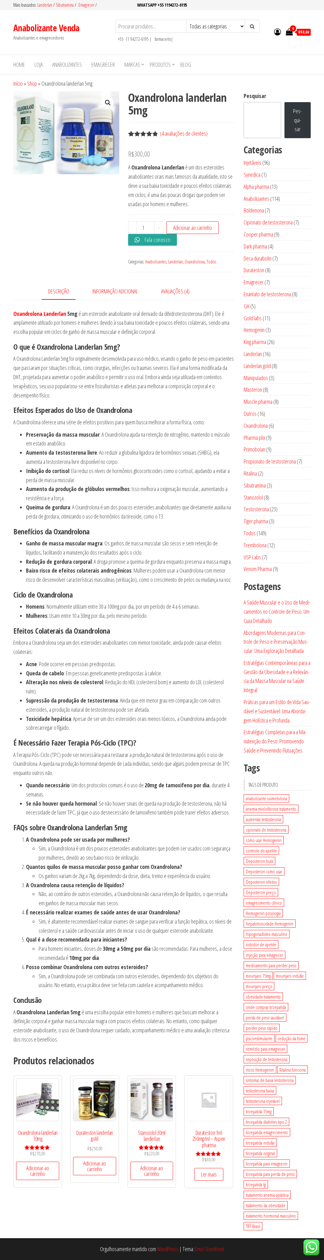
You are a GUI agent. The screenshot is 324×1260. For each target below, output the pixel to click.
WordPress (167, 1249)
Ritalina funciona (292, 1069)
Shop (32, 83)
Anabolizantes (67, 64)
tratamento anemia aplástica (267, 1195)
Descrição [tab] (58, 291)
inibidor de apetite (261, 944)
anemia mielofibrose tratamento (271, 809)
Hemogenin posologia (263, 913)
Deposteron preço (261, 892)
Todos (211, 262)
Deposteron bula (259, 861)
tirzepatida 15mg (258, 1111)
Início (18, 83)
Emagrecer (86, 5)
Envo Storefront (209, 1249)
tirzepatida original (260, 1153)
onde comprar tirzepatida (266, 1007)
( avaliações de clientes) (184, 133)
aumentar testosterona (263, 819)
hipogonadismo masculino (266, 934)
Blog (185, 64)
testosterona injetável (263, 1101)
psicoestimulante (259, 1038)
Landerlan (45, 5)
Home (19, 64)
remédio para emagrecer (265, 1049)
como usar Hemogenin (264, 840)
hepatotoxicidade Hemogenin (269, 923)
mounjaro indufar (290, 976)
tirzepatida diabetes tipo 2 (266, 1122)
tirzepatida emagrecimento (267, 1132)
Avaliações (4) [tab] (175, 291)
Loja (38, 64)
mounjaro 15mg (258, 976)
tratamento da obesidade (265, 1205)
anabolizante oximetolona (266, 798)
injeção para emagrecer (264, 955)
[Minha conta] (277, 31)
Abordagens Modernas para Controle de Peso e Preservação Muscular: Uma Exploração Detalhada (276, 642)
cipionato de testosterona (266, 830)
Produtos (160, 64)
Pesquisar (255, 96)
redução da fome (291, 1038)
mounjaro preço (259, 986)
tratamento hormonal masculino (271, 1216)
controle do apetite (261, 850)
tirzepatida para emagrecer (267, 1163)
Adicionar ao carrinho (192, 227)
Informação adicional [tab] (115, 291)
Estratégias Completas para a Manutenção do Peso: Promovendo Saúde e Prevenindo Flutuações (275, 741)
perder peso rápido (261, 1028)
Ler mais (209, 1174)
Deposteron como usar (264, 871)
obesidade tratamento (263, 996)
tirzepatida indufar (260, 1143)
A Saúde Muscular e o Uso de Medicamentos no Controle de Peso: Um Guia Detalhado (277, 611)
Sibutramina (65, 5)
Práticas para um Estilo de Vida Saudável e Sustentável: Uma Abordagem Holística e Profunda (277, 711)
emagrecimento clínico (264, 903)
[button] (108, 102)
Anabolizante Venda (46, 28)
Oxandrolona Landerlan (39, 313)
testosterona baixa (260, 1090)
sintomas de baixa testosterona (270, 1080)
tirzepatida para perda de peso (270, 1174)
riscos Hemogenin (260, 1069)
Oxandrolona (195, 262)
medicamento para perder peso (271, 965)
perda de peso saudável (265, 1017)
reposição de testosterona (266, 1059)
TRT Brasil (253, 1226)
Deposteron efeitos (261, 882)
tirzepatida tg (256, 1184)
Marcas (132, 64)
